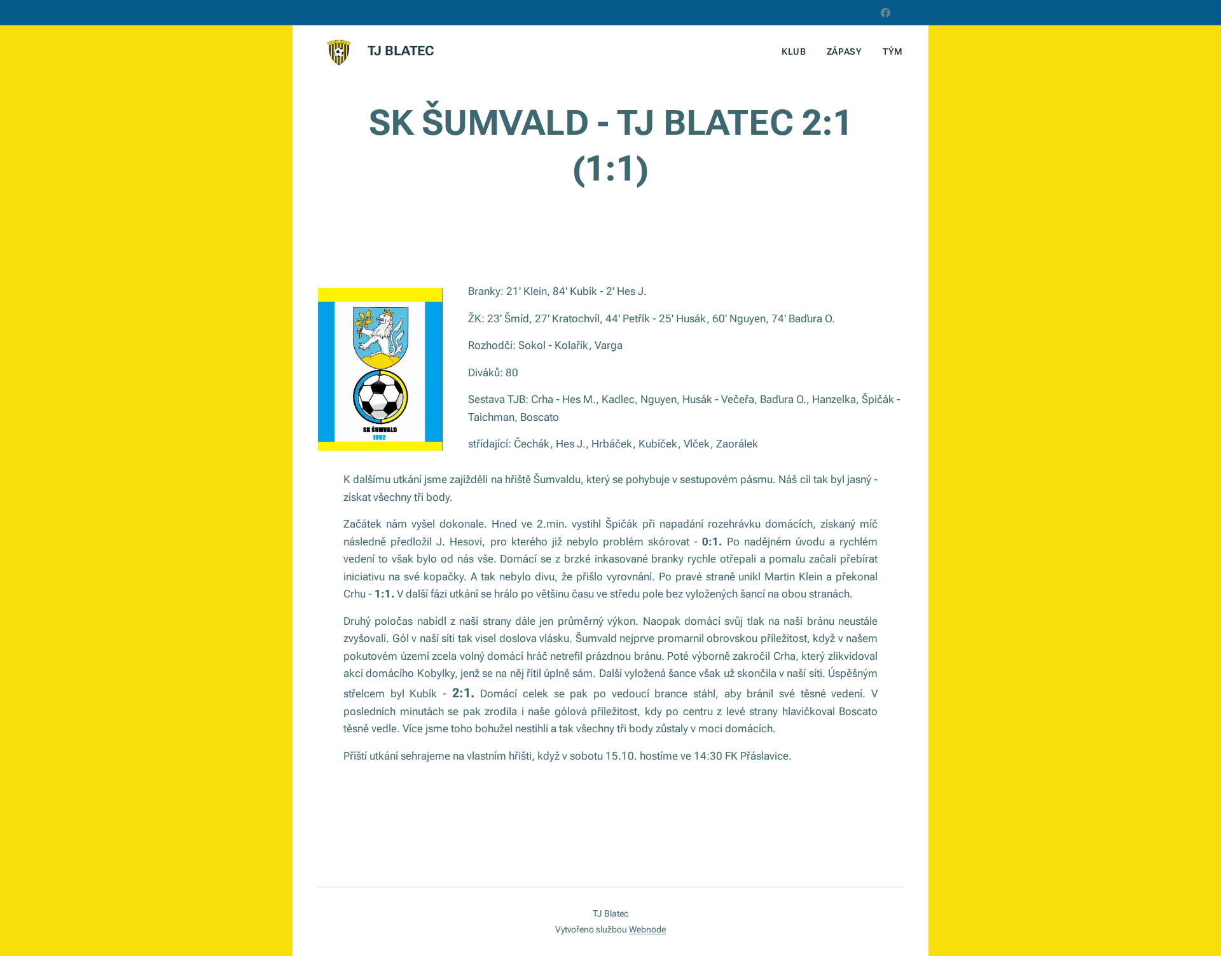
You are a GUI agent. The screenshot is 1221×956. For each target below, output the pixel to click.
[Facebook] (885, 13)
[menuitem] (797, 51)
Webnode (647, 929)
